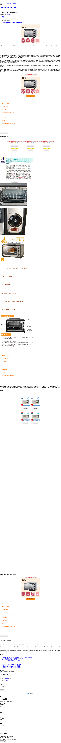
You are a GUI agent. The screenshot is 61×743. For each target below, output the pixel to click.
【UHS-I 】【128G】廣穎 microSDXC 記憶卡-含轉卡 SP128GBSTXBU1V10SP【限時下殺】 (17, 657)
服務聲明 (39, 729)
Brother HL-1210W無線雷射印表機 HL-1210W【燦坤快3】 (12, 660)
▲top (1, 682)
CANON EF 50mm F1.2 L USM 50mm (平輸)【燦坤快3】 (11, 665)
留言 (8, 678)
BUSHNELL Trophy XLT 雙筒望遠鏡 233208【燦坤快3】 (11, 664)
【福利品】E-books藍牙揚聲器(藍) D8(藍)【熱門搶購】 (11, 666)
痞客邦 (6, 678)
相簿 (3, 16)
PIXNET (23, 729)
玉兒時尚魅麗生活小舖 (8, 7)
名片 (3, 18)
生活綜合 (8, 14)
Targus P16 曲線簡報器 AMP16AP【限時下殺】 (10, 659)
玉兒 (1, 672)
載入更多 (2, 684)
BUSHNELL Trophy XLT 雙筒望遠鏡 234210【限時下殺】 (11, 667)
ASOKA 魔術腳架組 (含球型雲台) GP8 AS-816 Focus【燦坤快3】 (13, 658)
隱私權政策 (35, 729)
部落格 (3, 17)
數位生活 (7, 680)
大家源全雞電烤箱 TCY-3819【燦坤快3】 (12, 22)
